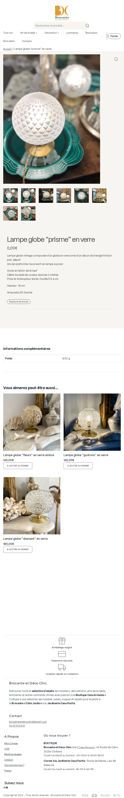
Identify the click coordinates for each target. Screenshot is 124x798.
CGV (6, 748)
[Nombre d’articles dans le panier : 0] (114, 36)
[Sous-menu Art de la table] (36, 33)
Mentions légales (12, 754)
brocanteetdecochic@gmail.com (28, 721)
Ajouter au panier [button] (18, 466)
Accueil (7, 48)
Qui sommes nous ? (14, 765)
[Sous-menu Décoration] (58, 33)
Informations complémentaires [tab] (26, 349)
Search (86, 25)
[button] (116, 59)
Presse (7, 770)
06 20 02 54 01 (17, 725)
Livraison (8, 759)
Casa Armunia (86, 747)
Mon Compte (11, 743)
